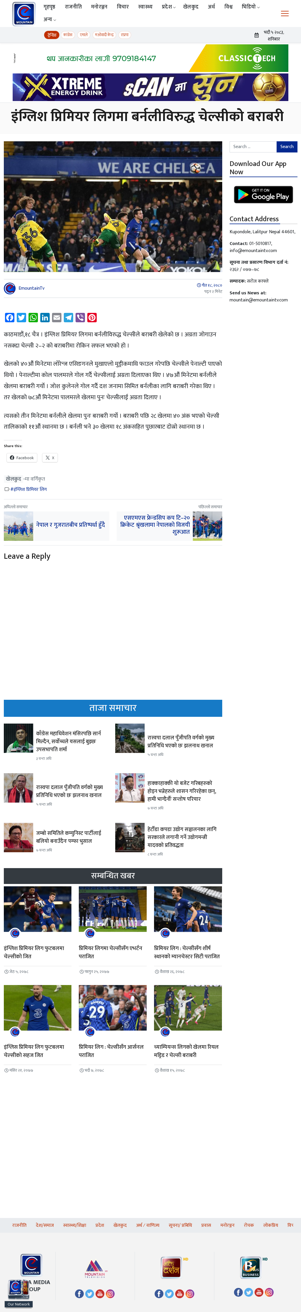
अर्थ (211, 7)
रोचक (249, 1225)
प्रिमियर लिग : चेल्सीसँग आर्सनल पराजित (111, 1051)
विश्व (229, 7)
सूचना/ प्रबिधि (180, 1225)
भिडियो (249, 7)
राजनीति (73, 7)
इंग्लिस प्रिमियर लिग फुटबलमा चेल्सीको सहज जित (34, 1051)
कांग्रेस (67, 34)
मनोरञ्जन (99, 7)
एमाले (84, 34)
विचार (123, 7)
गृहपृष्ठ (50, 7)
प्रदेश (167, 7)
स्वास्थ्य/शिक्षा (74, 1225)
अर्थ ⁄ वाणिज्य (147, 1225)
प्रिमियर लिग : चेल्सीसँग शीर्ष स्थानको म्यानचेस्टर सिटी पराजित (187, 953)
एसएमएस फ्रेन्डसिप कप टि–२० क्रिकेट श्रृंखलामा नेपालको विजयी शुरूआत (155, 525)
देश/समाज (45, 1225)
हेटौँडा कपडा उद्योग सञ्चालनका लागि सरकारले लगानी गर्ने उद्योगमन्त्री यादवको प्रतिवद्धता (182, 837)
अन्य (48, 19)
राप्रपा (124, 34)
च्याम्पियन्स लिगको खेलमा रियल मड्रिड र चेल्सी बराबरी (186, 1051)
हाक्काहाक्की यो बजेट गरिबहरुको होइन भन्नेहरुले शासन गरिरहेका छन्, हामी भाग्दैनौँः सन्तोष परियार (182, 791)
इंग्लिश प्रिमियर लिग (30, 490)
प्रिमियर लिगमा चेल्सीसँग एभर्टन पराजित (110, 953)
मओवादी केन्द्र (104, 34)
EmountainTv (31, 288)
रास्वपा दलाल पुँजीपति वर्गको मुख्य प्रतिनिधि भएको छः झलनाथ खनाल (181, 742)
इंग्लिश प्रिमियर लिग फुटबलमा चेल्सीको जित (34, 953)
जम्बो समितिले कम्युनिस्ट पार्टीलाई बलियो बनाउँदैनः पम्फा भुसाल (68, 837)
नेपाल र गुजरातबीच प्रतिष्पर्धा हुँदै (70, 525)
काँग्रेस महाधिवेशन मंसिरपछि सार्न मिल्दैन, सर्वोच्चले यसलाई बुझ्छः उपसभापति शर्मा (68, 741)
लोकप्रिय (270, 1225)
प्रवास (206, 1225)
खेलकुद (190, 7)
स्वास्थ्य (145, 7)
